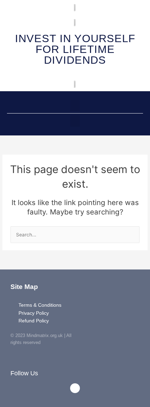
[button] (75, 105)
